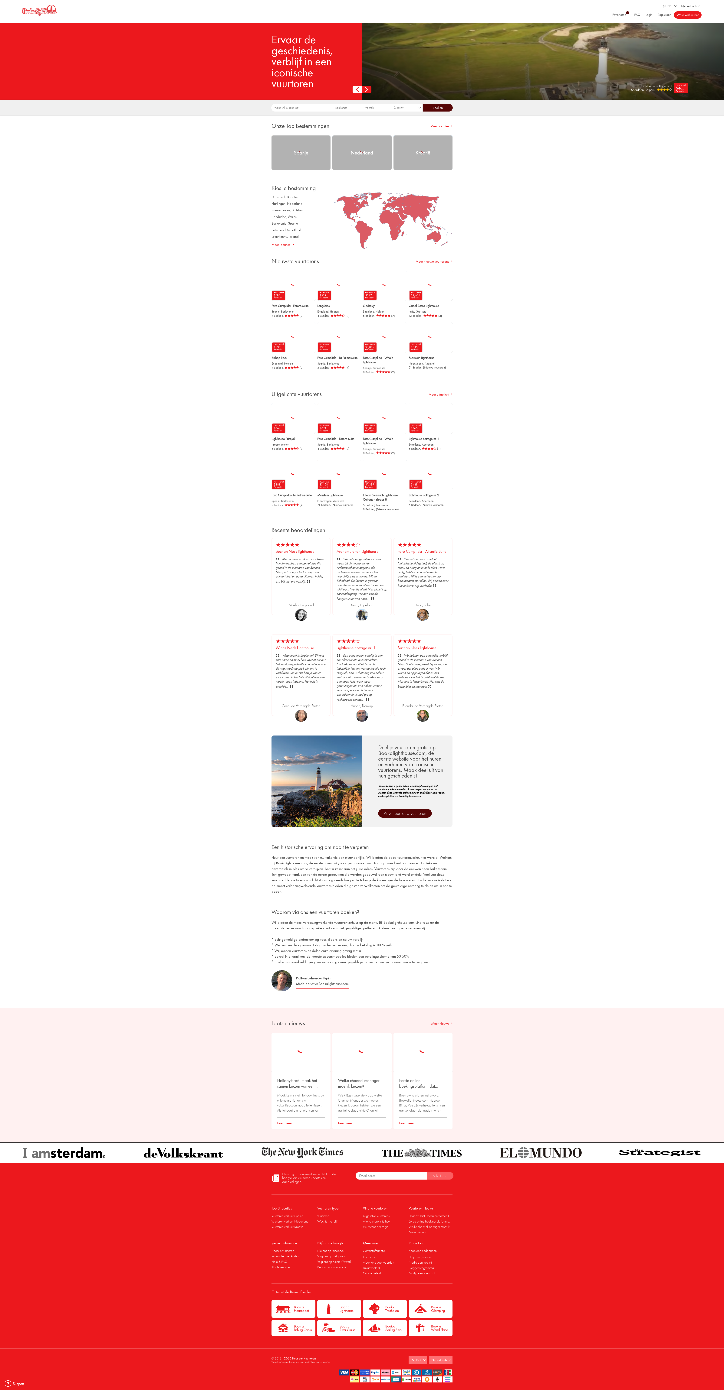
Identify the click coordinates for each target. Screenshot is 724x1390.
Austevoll (430, 363)
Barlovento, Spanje (285, 223)
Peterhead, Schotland (286, 230)
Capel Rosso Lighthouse (424, 306)
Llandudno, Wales (284, 216)
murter (285, 445)
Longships (323, 306)
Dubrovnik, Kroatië (285, 197)
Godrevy (369, 306)
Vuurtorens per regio (375, 1227)
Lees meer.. (285, 1123)
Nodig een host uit (420, 1262)
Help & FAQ (279, 1261)
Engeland (322, 311)
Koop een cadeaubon (423, 1251)
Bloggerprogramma (421, 1268)
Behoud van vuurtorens (331, 1267)
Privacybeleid (371, 1268)
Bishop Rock (279, 358)
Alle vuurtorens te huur (377, 1221)
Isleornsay (382, 505)
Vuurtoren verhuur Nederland (290, 1221)
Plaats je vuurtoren (283, 1251)
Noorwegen (416, 363)
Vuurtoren (323, 1216)
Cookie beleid (372, 1273)
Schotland (414, 445)
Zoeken (438, 108)
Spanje (276, 311)
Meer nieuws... (418, 1232)
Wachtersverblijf (327, 1221)
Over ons (369, 1257)
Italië (411, 311)
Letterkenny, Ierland (285, 236)
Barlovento (287, 311)
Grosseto (421, 311)
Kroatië (276, 445)
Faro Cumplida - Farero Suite (290, 306)
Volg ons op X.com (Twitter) (334, 1261)
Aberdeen (428, 445)
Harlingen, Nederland (287, 203)
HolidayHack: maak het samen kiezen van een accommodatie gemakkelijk (300, 1083)
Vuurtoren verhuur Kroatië (287, 1227)
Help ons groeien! (420, 1257)
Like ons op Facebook (330, 1251)
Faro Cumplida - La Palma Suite (337, 358)
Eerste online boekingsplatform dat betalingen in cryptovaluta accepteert (421, 1083)
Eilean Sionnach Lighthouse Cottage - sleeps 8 (380, 497)
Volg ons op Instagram (331, 1256)
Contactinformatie (374, 1251)
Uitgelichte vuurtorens (376, 1216)
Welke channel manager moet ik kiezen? (359, 1083)
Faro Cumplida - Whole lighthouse (378, 360)
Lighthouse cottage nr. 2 (424, 495)
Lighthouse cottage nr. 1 (424, 439)
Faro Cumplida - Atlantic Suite (422, 551)
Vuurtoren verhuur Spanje (287, 1216)
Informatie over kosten (285, 1256)
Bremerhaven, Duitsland (288, 210)
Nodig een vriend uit (422, 1273)
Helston (334, 311)
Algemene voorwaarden (378, 1262)
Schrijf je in (440, 1176)
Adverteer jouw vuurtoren (405, 813)
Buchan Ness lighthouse (295, 551)
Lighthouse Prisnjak (283, 439)
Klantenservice (281, 1267)
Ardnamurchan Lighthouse (358, 551)
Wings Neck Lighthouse (295, 648)
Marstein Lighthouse (421, 358)
